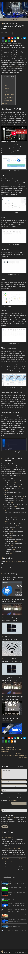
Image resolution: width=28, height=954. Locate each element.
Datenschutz (19, 0)
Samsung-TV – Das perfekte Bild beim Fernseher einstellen (12, 679)
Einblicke (6, 91)
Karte (6, 85)
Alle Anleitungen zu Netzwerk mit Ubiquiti (8, 101)
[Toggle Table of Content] (12, 79)
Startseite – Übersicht (9, 84)
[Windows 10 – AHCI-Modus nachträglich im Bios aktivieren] (12, 669)
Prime (7, 817)
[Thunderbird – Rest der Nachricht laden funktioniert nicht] (12, 588)
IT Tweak (5, 32)
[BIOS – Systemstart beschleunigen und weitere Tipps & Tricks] (12, 708)
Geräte (6, 87)
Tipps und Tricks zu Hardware (13, 561)
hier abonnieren (15, 66)
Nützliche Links (6, 103)
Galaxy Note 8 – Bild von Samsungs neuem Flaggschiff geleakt (13, 600)
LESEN (16, 483)
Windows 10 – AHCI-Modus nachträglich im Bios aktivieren (11, 660)
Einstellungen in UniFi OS (8, 81)
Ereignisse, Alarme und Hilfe (9, 95)
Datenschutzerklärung (13, 800)
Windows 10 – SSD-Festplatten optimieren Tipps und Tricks (11, 619)
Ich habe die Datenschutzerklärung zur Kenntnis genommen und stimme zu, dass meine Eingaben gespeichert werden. (14, 796)
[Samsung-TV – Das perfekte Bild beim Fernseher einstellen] (12, 688)
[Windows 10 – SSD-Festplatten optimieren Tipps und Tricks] (12, 628)
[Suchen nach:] (16, 19)
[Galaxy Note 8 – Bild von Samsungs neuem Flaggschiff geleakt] (12, 609)
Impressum (8, 0)
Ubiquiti (21, 475)
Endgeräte (7, 88)
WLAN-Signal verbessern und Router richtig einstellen (11, 638)
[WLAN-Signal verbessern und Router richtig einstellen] (12, 648)
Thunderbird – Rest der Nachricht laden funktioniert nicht (12, 578)
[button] (3, 38)
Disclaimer (14, 0)
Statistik (6, 90)
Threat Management (9, 93)
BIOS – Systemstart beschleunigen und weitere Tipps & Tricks (12, 698)
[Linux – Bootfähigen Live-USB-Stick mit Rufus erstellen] (12, 728)
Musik (13, 817)
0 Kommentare (6, 34)
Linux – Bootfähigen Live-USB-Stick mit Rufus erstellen (12, 719)
